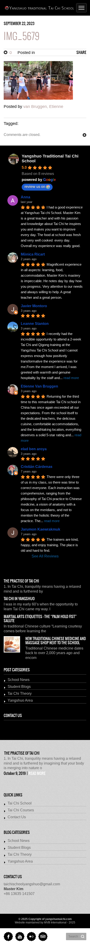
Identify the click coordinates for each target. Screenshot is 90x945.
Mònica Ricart (33, 254)
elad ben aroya (34, 449)
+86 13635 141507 (19, 891)
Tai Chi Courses (21, 810)
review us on (34, 186)
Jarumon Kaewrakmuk (40, 529)
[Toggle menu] (81, 7)
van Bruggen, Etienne (43, 106)
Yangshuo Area (20, 700)
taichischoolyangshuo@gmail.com (32, 884)
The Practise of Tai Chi (21, 581)
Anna (25, 197)
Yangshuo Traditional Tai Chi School (50, 158)
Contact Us (17, 817)
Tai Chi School (20, 803)
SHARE (81, 53)
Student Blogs (19, 687)
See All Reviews (45, 556)
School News (19, 680)
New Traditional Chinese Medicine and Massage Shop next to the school (55, 641)
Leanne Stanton (35, 324)
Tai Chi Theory (20, 693)
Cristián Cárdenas (36, 467)
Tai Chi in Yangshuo (19, 599)
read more (37, 773)
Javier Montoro (34, 306)
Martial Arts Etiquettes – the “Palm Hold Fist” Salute (40, 619)
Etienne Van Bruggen (39, 386)
